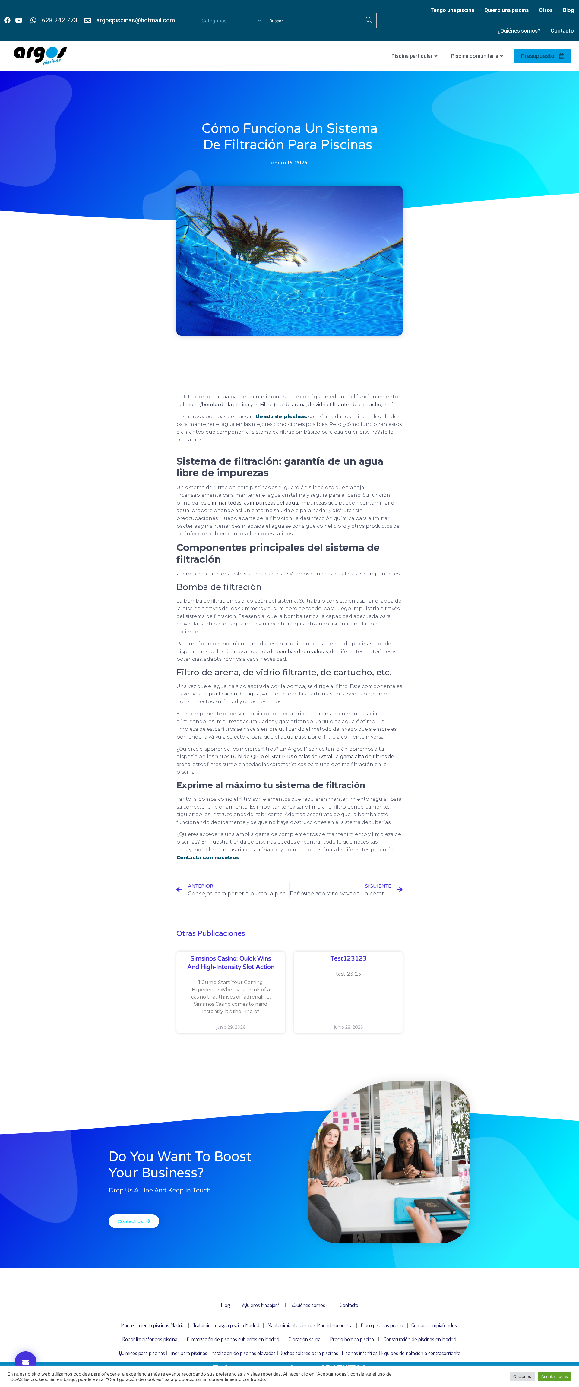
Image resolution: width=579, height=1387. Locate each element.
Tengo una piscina (452, 10)
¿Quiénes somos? (519, 31)
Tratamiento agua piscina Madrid (226, 1325)
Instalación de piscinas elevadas (243, 1353)
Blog (568, 10)
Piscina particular (412, 56)
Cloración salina (305, 1339)
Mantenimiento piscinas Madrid (153, 1325)
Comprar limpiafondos (434, 1325)
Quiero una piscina (506, 10)
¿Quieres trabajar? (260, 1305)
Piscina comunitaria (474, 56)
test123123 (348, 958)
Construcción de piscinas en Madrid (420, 1339)
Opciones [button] (522, 1376)
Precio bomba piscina (352, 1339)
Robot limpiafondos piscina (149, 1339)
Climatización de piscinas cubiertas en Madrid (233, 1339)
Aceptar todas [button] (554, 1376)
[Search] (368, 20)
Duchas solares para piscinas (308, 1353)
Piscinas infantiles (360, 1353)
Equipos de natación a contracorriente (420, 1353)
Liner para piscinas (188, 1353)
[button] (25, 1361)
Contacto (562, 31)
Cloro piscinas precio (382, 1325)
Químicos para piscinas (142, 1353)
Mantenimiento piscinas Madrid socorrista (310, 1325)
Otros (546, 10)
